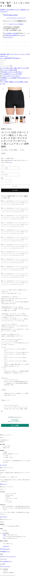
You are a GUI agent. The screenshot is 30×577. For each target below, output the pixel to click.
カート (23, 35)
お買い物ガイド (19, 72)
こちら (10, 162)
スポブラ (11, 24)
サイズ (2, 165)
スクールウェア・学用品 (6, 66)
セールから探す (25, 68)
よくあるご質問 (9, 9)
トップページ (4, 125)
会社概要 (2, 9)
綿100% (21, 24)
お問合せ (14, 35)
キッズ (17, 18)
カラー (2, 171)
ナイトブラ (16, 24)
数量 (2, 178)
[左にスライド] (1, 120)
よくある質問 (14, 33)
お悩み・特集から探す (15, 68)
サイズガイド (16, 9)
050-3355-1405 (6, 546)
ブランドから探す (4, 68)
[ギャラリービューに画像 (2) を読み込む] (15, 119)
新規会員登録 (8, 58)
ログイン (11, 37)
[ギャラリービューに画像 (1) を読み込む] (7, 119)
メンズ (23, 18)
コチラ (4, 538)
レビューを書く (15, 425)
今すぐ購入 (15, 190)
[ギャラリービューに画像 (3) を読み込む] (22, 119)
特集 (4, 54)
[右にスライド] (28, 120)
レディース (9, 18)
